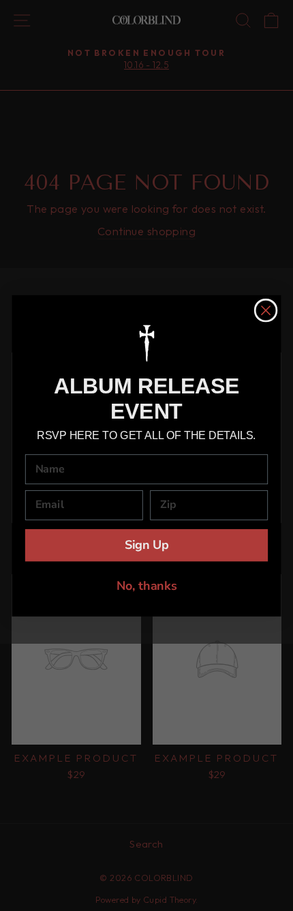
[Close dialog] (266, 310)
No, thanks (147, 585)
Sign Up (147, 545)
